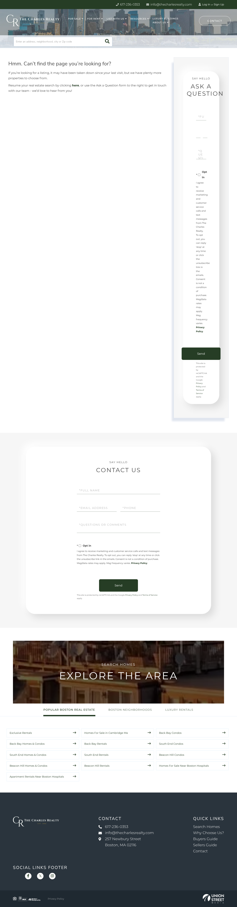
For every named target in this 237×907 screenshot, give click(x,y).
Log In (205, 4)
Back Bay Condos (170, 733)
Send (201, 353)
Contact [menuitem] (200, 851)
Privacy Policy (139, 563)
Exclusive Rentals (21, 733)
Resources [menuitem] (138, 19)
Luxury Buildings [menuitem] (165, 18)
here (75, 85)
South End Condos (171, 743)
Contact (214, 21)
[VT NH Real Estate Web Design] (213, 898)
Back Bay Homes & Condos (27, 743)
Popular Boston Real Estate (69, 709)
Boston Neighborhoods (130, 709)
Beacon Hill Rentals (96, 765)
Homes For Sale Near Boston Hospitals (184, 765)
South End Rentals (96, 755)
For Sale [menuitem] (74, 19)
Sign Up (219, 4)
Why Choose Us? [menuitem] (208, 833)
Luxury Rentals (179, 709)
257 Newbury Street (123, 842)
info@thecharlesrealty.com (171, 4)
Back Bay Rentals (95, 743)
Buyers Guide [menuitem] (205, 839)
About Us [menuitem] (159, 22)
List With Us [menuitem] (115, 19)
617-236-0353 (129, 4)
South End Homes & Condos (28, 755)
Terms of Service (150, 595)
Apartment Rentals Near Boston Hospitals (37, 776)
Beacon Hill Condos (171, 755)
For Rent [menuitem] (93, 19)
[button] (107, 42)
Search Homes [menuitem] (206, 827)
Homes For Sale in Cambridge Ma (106, 733)
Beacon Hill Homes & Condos (28, 765)
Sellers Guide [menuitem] (205, 845)
